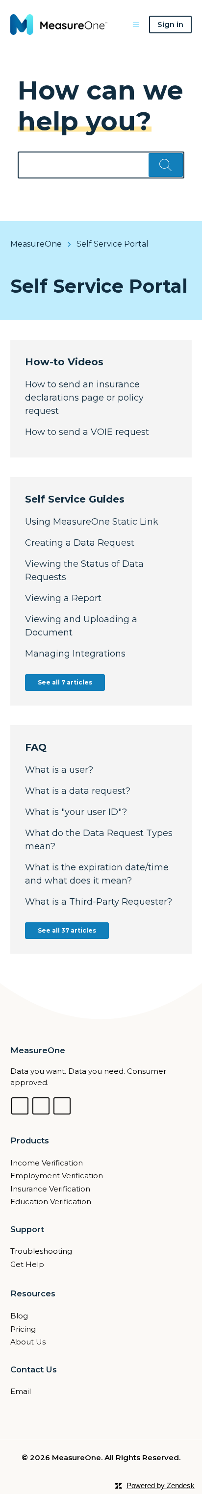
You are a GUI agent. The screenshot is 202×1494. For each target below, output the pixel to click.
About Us (28, 1341)
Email (20, 1391)
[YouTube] (62, 1105)
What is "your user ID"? (76, 812)
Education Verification (50, 1201)
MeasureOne (36, 244)
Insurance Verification (50, 1188)
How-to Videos (64, 362)
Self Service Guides (75, 499)
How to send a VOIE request (87, 432)
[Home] (59, 24)
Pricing (23, 1329)
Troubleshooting (41, 1251)
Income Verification (46, 1162)
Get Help (27, 1264)
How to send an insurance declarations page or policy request (84, 397)
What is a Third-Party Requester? (98, 901)
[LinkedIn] (41, 1105)
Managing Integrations (75, 653)
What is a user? (59, 769)
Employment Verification (56, 1175)
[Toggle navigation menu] (136, 24)
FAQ (36, 747)
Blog (19, 1315)
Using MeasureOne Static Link (91, 521)
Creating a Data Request (79, 542)
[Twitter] (19, 1105)
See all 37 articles (67, 930)
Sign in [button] (170, 24)
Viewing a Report (63, 598)
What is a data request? (77, 790)
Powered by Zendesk (160, 1485)
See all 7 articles (65, 682)
